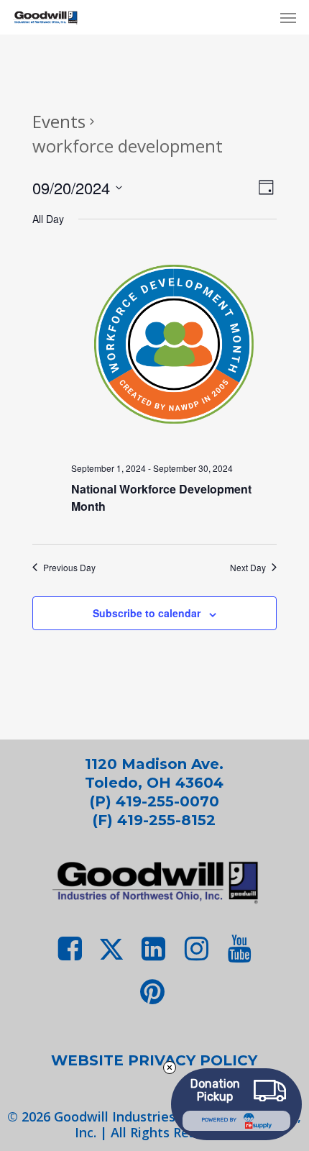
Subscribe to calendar (146, 613)
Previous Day (69, 567)
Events (59, 121)
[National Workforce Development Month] (173, 346)
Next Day (248, 567)
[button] (288, 17)
